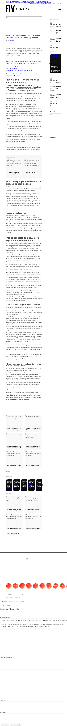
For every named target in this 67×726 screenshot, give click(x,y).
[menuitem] (55, 8)
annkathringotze (16, 75)
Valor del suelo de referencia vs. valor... (58, 3)
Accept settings (4, 724)
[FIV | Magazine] (17, 8)
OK (3, 605)
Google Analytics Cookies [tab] (6, 657)
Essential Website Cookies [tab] (6, 629)
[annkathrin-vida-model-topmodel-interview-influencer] (24, 24)
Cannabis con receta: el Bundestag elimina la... (40, 3)
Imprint (14, 594)
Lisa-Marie (11, 40)
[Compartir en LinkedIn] (33, 538)
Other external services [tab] (5, 670)
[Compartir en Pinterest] (27, 538)
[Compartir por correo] (39, 538)
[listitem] (9, 586)
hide (12, 58)
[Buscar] (55, 8)
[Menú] (59, 8)
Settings (8, 605)
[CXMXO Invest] (19, 597)
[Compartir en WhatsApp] (21, 538)
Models (8, 597)
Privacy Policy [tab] (3, 712)
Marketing (13, 597)
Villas (18, 597)
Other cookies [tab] (3, 700)
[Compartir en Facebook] (9, 538)
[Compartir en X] (15, 538)
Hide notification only (15, 724)
